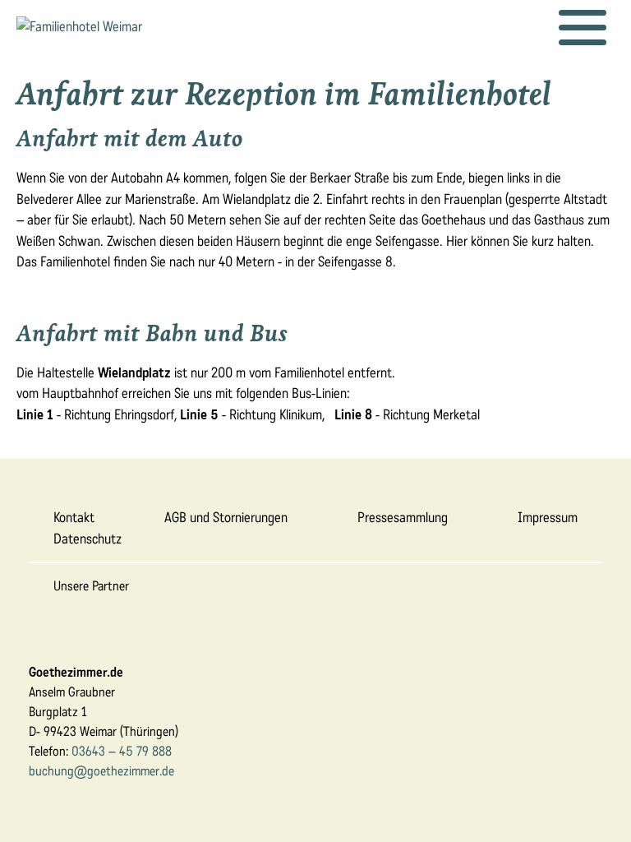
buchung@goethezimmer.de (101, 771)
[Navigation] (582, 28)
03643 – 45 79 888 (121, 751)
